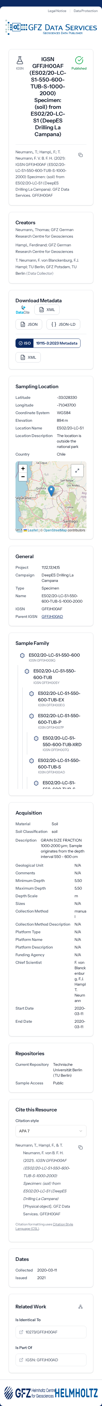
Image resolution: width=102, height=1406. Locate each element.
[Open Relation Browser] (80, 1307)
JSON (33, 324)
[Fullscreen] (77, 471)
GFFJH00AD (52, 616)
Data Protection (86, 11)
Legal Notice (57, 11)
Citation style (27, 1120)
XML (51, 309)
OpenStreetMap (55, 530)
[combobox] (51, 1131)
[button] (51, 491)
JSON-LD (67, 324)
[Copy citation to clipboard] (80, 155)
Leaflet (32, 530)
